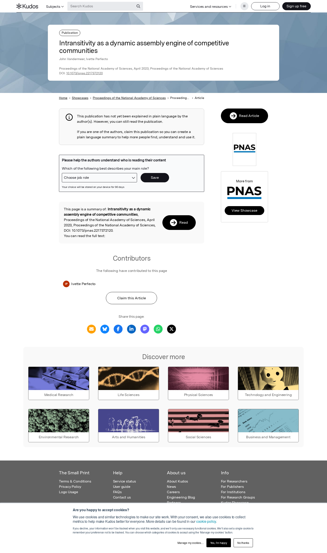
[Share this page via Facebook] (118, 329)
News (171, 487)
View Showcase (244, 210)
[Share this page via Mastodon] (144, 329)
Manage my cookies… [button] (191, 543)
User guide (121, 487)
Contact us (122, 497)
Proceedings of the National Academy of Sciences (129, 98)
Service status (124, 481)
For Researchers (234, 481)
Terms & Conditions (75, 481)
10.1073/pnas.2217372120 (84, 73)
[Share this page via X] (171, 329)
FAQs (117, 492)
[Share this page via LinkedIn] (131, 329)
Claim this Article (131, 298)
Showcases (80, 98)
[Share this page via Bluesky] (104, 329)
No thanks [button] (243, 543)
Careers (173, 492)
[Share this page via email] (91, 329)
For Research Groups (238, 497)
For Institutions (233, 492)
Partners (174, 503)
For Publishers (232, 487)
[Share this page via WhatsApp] (158, 329)
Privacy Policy (70, 487)
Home (63, 98)
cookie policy (206, 521)
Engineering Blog (181, 497)
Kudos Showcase (235, 503)
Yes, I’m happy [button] (218, 543)
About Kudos (177, 481)
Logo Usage (68, 492)
